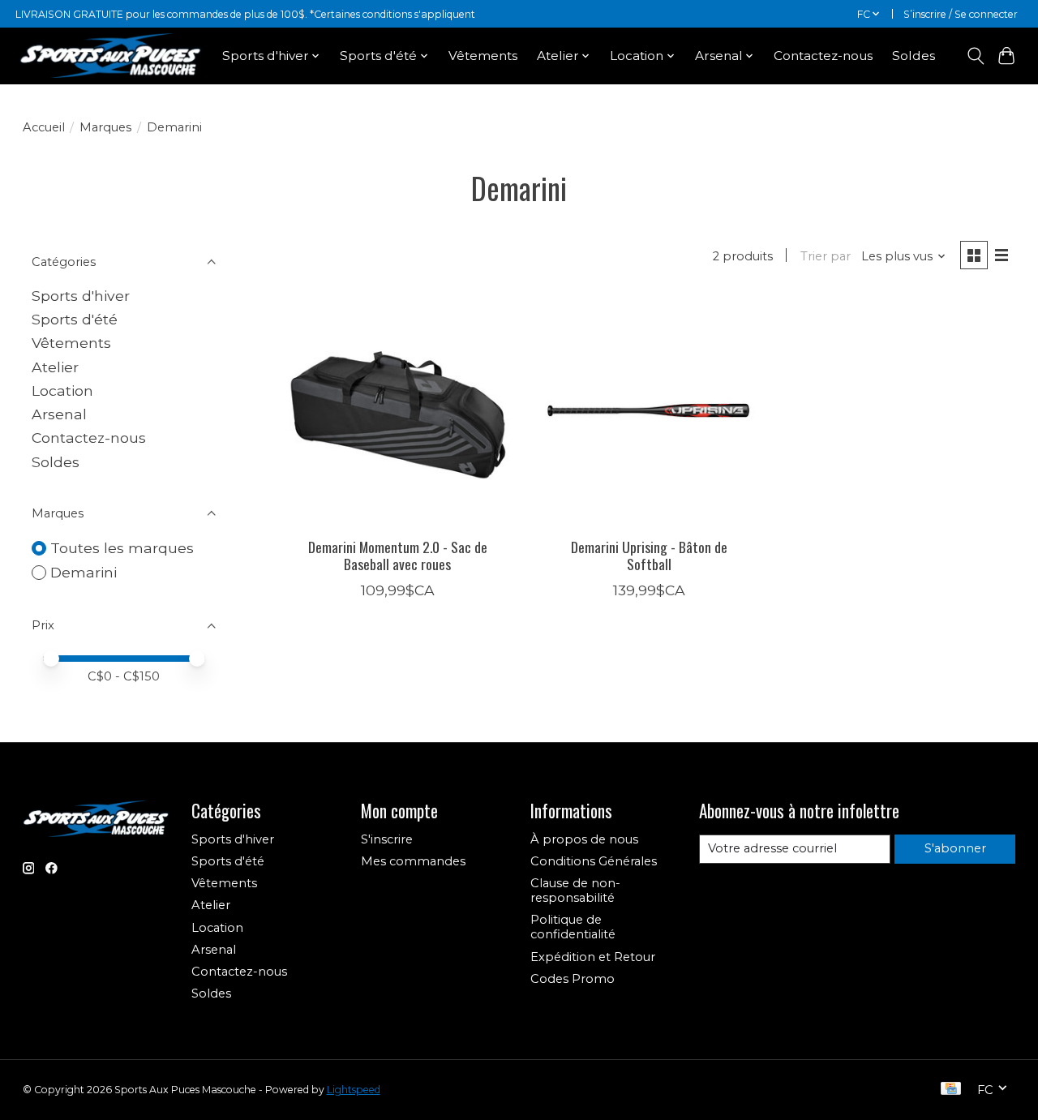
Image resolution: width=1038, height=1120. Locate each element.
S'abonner (955, 848)
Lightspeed (353, 1090)
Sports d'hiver (81, 295)
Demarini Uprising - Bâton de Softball (649, 555)
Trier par (825, 256)
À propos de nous (584, 839)
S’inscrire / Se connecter (960, 14)
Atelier (55, 366)
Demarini (83, 572)
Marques (105, 127)
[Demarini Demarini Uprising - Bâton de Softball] (649, 411)
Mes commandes (413, 861)
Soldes (913, 55)
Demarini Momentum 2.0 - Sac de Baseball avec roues (397, 555)
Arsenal (59, 414)
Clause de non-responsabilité (575, 890)
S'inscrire (387, 839)
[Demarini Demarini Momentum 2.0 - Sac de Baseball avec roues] (398, 411)
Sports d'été (75, 319)
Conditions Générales (593, 861)
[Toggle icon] (975, 56)
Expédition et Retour (592, 957)
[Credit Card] (951, 1089)
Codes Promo (572, 979)
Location (62, 390)
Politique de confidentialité (573, 927)
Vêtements (482, 55)
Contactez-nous (823, 55)
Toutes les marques (122, 547)
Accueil (44, 127)
